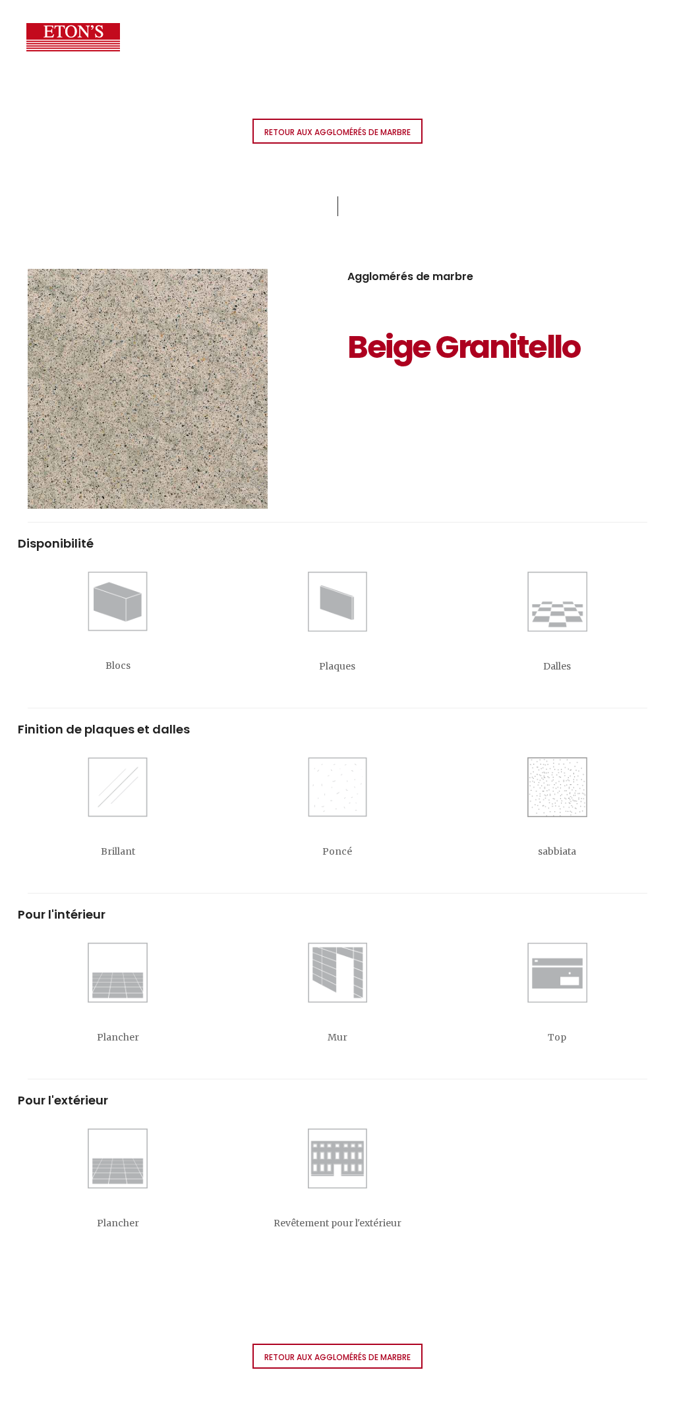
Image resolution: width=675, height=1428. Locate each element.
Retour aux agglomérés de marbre (337, 132)
